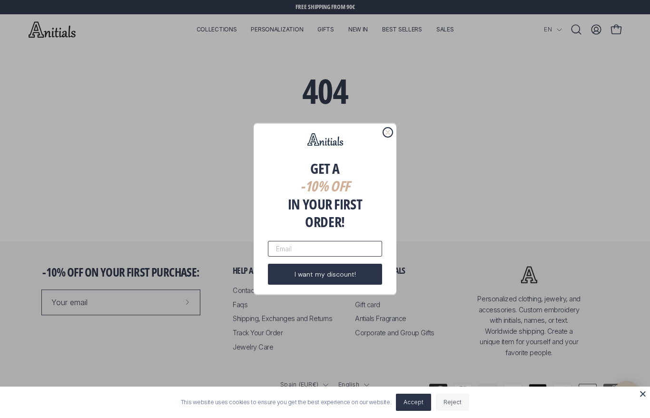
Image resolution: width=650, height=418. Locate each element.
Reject (452, 402)
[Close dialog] (388, 132)
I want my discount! (325, 274)
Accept (413, 402)
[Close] (643, 394)
